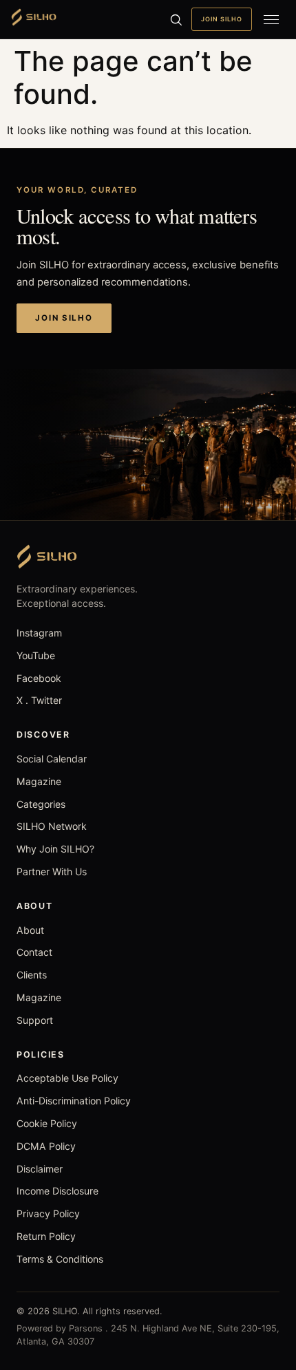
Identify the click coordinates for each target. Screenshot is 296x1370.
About (30, 930)
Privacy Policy (48, 1213)
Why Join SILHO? (55, 849)
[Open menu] (271, 19)
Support (35, 1020)
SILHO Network (52, 826)
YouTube (36, 655)
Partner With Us (52, 871)
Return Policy (46, 1236)
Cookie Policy (47, 1123)
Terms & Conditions (60, 1259)
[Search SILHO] (175, 19)
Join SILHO (221, 19)
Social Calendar (52, 758)
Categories (41, 804)
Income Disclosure (57, 1191)
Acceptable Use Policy (67, 1078)
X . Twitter (39, 700)
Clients (32, 975)
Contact (34, 952)
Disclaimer (40, 1169)
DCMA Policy (46, 1146)
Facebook (39, 678)
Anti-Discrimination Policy (74, 1100)
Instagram (39, 633)
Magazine (39, 781)
